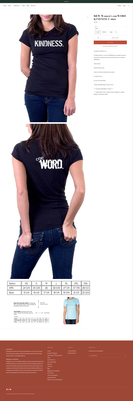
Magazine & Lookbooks (53, 371)
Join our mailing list (52, 375)
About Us (33, 5)
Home (4, 5)
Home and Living (51, 362)
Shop (9, 5)
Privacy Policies (72, 351)
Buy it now (110, 42)
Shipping (105, 46)
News (23, 5)
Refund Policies (72, 353)
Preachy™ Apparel (52, 353)
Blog (28, 5)
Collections (16, 5)
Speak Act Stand (51, 377)
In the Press (50, 373)
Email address (93, 353)
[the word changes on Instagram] (8, 389)
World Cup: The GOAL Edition (54, 379)
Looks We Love (51, 360)
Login (124, 5)
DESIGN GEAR (31, 393)
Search (119, 5)
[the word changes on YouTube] (10, 389)
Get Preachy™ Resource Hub (54, 355)
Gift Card (49, 366)
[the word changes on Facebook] (7, 389)
